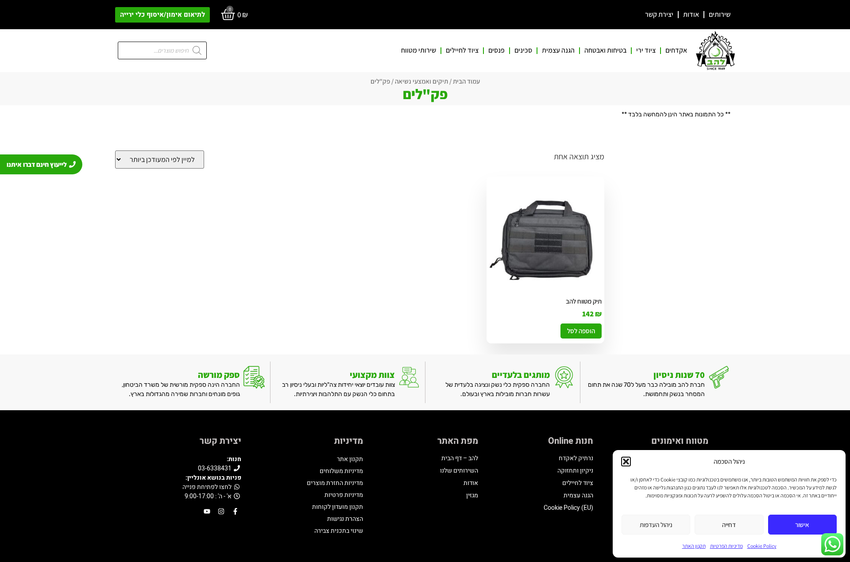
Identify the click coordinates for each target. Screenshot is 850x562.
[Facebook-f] (235, 511)
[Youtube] (207, 511)
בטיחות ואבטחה (605, 50)
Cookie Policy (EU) (568, 507)
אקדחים (676, 50)
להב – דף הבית (459, 458)
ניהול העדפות (656, 524)
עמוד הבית (466, 81)
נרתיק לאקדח (576, 458)
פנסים (496, 50)
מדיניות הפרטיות (726, 546)
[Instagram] (221, 511)
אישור (802, 524)
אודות (691, 14)
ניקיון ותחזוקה (575, 470)
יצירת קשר (659, 14)
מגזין (472, 495)
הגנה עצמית (558, 50)
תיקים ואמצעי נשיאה (421, 81)
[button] (626, 461)
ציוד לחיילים (462, 50)
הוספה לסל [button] (581, 331)
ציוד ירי (646, 50)
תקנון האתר (694, 546)
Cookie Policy (762, 546)
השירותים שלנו (459, 470)
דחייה (729, 524)
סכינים (523, 50)
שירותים (719, 14)
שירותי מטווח (418, 50)
